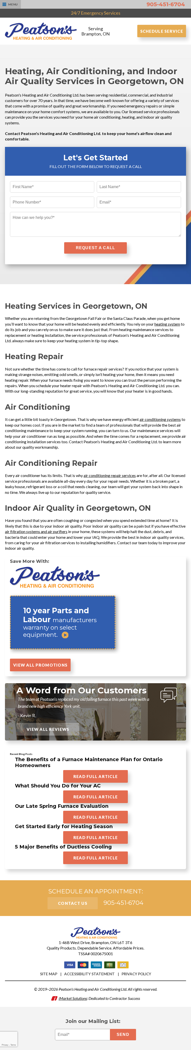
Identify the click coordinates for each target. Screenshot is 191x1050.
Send (123, 1034)
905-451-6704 (165, 4)
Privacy (5, 1045)
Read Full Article (95, 776)
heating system (167, 324)
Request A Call (95, 248)
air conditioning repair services (110, 475)
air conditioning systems (160, 419)
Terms (13, 1045)
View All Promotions (40, 665)
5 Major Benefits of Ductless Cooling (63, 847)
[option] (95, 623)
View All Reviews (48, 729)
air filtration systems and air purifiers (36, 531)
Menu (13, 4)
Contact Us (72, 903)
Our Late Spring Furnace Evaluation (61, 806)
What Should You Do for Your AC (58, 786)
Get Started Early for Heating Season (64, 826)
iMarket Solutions (73, 998)
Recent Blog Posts (21, 753)
